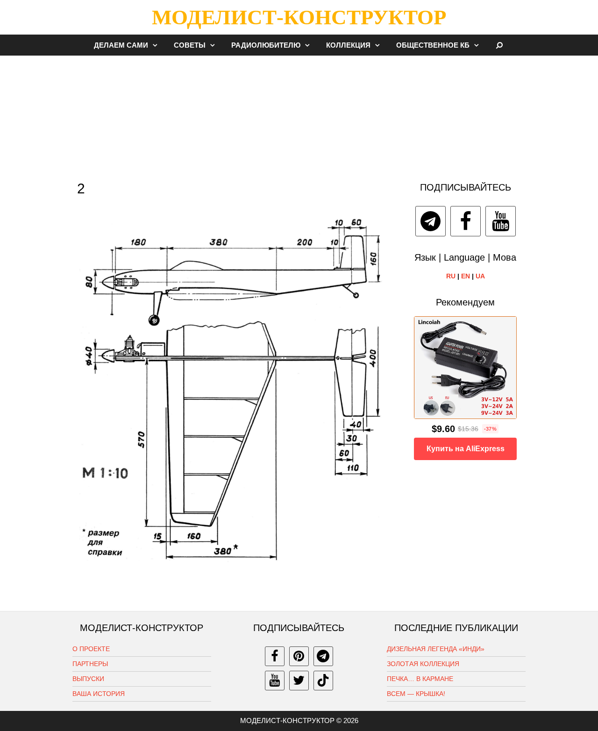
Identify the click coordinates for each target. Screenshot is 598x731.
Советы (190, 45)
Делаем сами (121, 45)
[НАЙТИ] (499, 45)
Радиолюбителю (265, 45)
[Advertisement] (299, 114)
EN (465, 276)
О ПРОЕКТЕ (91, 649)
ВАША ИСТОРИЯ (98, 693)
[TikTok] (323, 680)
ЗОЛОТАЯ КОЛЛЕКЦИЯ (423, 663)
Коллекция (348, 45)
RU (451, 276)
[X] (299, 680)
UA (480, 276)
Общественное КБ (433, 45)
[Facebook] (465, 221)
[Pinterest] (299, 656)
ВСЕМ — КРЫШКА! (416, 693)
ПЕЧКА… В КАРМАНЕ (420, 678)
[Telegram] (430, 221)
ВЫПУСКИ (88, 678)
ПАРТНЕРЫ (90, 663)
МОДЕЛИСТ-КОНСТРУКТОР (299, 17)
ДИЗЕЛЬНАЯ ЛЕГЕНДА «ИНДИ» (435, 649)
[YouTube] (500, 221)
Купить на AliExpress (466, 449)
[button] (157, 45)
